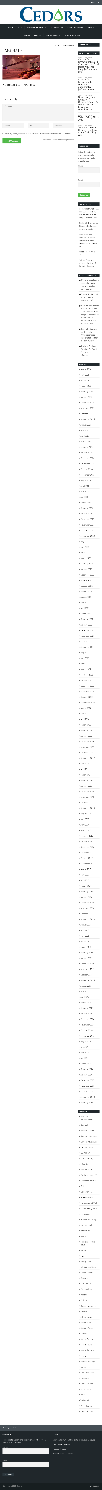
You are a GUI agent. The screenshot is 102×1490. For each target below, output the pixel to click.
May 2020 (84, 714)
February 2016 (86, 953)
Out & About (85, 1284)
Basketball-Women (88, 1136)
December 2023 (87, 519)
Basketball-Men (87, 1131)
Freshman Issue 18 (88, 1181)
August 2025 (85, 425)
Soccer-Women (87, 1328)
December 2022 (87, 575)
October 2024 (86, 469)
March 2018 (85, 830)
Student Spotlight (88, 1361)
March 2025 (85, 441)
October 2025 (86, 414)
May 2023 (84, 547)
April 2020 (84, 719)
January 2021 (86, 680)
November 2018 (87, 797)
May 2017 (84, 875)
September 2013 (87, 1097)
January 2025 (86, 453)
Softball (83, 1334)
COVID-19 (85, 1153)
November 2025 (87, 408)
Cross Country (86, 1158)
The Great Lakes (87, 1372)
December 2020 (87, 686)
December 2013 (87, 1080)
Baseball (84, 1125)
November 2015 (87, 969)
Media (27, 35)
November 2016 (87, 908)
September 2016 (87, 919)
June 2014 (84, 1047)
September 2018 (87, 808)
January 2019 (86, 786)
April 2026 (84, 380)
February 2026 (86, 391)
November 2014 (87, 1025)
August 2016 (85, 925)
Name (80, 166)
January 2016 (86, 958)
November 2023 (87, 525)
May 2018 (84, 819)
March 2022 (85, 614)
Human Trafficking (88, 1220)
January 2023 (86, 569)
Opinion (38, 35)
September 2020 (87, 703)
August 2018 (85, 814)
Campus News (57, 27)
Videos (83, 1395)
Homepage (85, 1214)
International (86, 1225)
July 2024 (84, 486)
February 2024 (86, 508)
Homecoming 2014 (88, 1203)
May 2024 (84, 491)
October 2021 (86, 641)
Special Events (86, 1339)
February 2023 (86, 564)
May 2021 (84, 658)
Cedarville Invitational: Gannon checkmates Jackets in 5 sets (87, 84)
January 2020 (86, 736)
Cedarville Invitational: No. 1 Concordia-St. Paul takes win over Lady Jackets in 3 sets (88, 65)
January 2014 (86, 1075)
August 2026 (85, 369)
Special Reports (53, 35)
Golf (82, 1186)
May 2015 (84, 991)
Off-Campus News (75, 27)
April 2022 (84, 608)
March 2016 (85, 947)
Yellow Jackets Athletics (63, 1453)
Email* (81, 180)
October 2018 (86, 803)
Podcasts (84, 1295)
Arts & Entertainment (37, 27)
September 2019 (87, 758)
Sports (91, 27)
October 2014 (86, 1030)
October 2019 (86, 753)
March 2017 (85, 886)
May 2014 (84, 1053)
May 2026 (84, 375)
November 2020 (87, 691)
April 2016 (84, 941)
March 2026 (85, 386)
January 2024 (86, 514)
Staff (20, 27)
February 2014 (86, 1069)
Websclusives (86, 1406)
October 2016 (86, 914)
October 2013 (86, 1091)
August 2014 (85, 1041)
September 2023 (87, 536)
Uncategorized (86, 1389)
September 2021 (87, 647)
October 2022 (86, 586)
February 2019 (86, 780)
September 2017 (87, 864)
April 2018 (84, 825)
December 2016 (87, 903)
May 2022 (84, 603)
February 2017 (86, 891)
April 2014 (84, 1058)
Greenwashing (86, 1197)
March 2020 (85, 725)
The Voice (84, 1378)
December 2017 (87, 847)
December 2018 (87, 791)
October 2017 (86, 858)
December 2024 (87, 458)
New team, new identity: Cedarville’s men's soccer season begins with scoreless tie (88, 103)
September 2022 (87, 591)
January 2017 (86, 897)
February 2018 (86, 836)
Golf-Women (86, 1192)
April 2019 (84, 769)
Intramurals (85, 1231)
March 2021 (85, 669)
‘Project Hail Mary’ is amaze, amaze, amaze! (89, 297)
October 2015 (86, 975)
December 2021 (87, 630)
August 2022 (85, 597)
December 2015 (87, 964)
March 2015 (85, 1003)
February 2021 (86, 675)
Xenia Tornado (86, 1411)
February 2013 (86, 1103)
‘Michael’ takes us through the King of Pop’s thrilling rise (88, 131)
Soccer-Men (85, 1322)
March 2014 (85, 1064)
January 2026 (86, 397)
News (82, 1256)
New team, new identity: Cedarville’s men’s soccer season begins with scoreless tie (88, 240)
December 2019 (87, 741)
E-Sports (84, 1164)
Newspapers (85, 1261)
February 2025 (86, 447)
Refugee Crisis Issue (89, 1306)
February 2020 (86, 730)
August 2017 (85, 869)
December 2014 (87, 1019)
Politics (83, 1300)
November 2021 (87, 636)
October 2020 (86, 697)
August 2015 (85, 986)
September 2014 (87, 1036)
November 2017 (87, 853)
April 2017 (84, 880)
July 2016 (84, 930)
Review (83, 1311)
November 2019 (87, 747)
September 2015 (87, 980)
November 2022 (87, 580)
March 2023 (85, 558)
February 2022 (86, 619)
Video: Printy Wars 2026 (88, 118)
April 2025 (84, 436)
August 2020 (85, 708)
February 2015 (86, 1008)
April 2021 (84, 664)
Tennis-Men (85, 1367)
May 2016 (84, 936)
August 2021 (85, 653)
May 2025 (84, 430)
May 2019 (84, 764)
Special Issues (86, 1345)
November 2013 (87, 1086)
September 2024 (87, 475)
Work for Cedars (72, 35)
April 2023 (84, 553)
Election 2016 (86, 1170)
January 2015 (86, 1014)
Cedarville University (62, 1444)
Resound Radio (59, 1449)
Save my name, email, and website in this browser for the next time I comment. (38, 134)
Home (10, 27)
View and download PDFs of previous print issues (74, 1440)
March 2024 (85, 503)
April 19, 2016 (68, 45)
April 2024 (84, 497)
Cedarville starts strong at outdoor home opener (88, 286)
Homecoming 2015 (88, 1208)
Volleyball (84, 1400)
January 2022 (86, 625)
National (84, 1250)
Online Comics (86, 1272)
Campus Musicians (88, 1142)
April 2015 (84, 997)
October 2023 (86, 530)
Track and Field (86, 1384)
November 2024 (87, 464)
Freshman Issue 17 (88, 1175)
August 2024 (85, 480)
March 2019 (85, 775)
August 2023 (85, 541)
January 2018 (86, 841)
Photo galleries (86, 1289)
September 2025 (87, 419)
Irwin (83, 346)
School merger (86, 1317)
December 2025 (87, 403)
